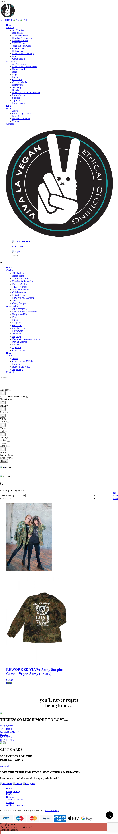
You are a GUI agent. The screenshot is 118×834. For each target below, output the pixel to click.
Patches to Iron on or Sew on (26, 92)
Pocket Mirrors (19, 95)
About (9, 108)
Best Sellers (17, 33)
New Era (16, 116)
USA (115, 498)
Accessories (12, 61)
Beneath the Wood (21, 118)
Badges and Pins (20, 69)
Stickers (16, 98)
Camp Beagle (18, 59)
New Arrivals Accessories (24, 66)
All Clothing (18, 30)
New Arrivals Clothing (23, 53)
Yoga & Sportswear (21, 46)
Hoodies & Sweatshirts (23, 38)
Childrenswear (19, 48)
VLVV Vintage (19, 43)
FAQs (9, 794)
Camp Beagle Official (22, 113)
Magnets (16, 77)
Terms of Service (14, 799)
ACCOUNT (6, 20)
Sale (14, 56)
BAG (20, 251)
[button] (37, 683)
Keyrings (16, 90)
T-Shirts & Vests (20, 35)
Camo (9, 683)
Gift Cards (17, 79)
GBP (115, 493)
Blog (8, 105)
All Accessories (19, 64)
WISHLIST (27, 241)
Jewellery (16, 87)
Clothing (10, 27)
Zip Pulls (16, 100)
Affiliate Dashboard (15, 805)
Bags (14, 72)
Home (9, 25)
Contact (10, 124)
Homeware (17, 85)
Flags (14, 74)
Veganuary (17, 121)
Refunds (10, 797)
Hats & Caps (18, 51)
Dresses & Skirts (20, 40)
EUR (115, 495)
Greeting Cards (19, 82)
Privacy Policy (13, 791)
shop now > (5, 766)
